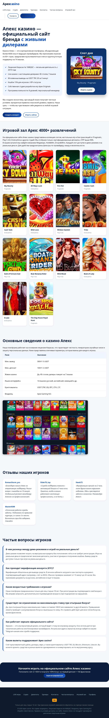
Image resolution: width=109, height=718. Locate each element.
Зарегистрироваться (54, 676)
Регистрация (28, 16)
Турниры (34, 10)
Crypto (15, 10)
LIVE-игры (6, 10)
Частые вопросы (56, 10)
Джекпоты (24, 10)
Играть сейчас (31, 115)
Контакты (43, 10)
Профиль (13, 16)
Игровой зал (70, 10)
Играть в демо (86, 90)
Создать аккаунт (12, 115)
